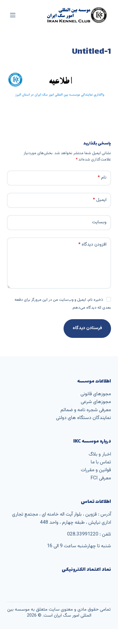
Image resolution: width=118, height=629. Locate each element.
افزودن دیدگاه (92, 244)
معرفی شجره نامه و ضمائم (86, 410)
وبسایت (99, 222)
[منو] (12, 15)
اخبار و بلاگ (100, 454)
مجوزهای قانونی (95, 394)
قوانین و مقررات (96, 470)
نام (102, 177)
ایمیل (100, 199)
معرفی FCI (100, 478)
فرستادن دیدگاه (87, 328)
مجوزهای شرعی (96, 402)
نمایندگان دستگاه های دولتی (83, 418)
